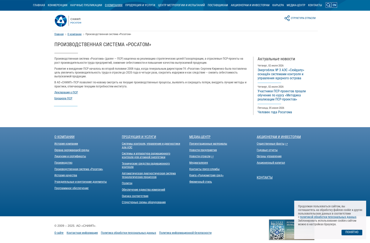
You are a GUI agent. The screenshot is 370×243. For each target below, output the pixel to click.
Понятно (351, 232)
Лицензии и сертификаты (70, 156)
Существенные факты (271, 143)
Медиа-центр (296, 5)
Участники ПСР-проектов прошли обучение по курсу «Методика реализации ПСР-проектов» (282, 95)
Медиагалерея (198, 162)
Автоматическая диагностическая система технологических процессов (149, 175)
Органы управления (269, 156)
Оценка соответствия (135, 196)
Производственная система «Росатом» (78, 169)
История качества (65, 175)
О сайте (59, 232)
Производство (63, 162)
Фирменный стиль (200, 181)
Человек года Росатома (275, 112)
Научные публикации (86, 5)
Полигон (127, 183)
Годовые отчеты (267, 150)
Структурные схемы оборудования (144, 202)
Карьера (278, 5)
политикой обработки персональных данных (328, 217)
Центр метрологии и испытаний (181, 5)
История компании (66, 143)
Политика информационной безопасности (185, 232)
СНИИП (73, 21)
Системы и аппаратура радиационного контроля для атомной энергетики (146, 155)
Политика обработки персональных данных (128, 232)
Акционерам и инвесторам (250, 5)
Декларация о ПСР (66, 92)
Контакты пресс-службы (204, 169)
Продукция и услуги (140, 5)
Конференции (57, 5)
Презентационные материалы (208, 143)
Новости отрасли (199, 156)
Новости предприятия (203, 150)
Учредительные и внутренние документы (80, 181)
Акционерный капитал (271, 162)
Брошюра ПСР (63, 98)
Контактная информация (82, 232)
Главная (39, 5)
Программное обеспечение (71, 188)
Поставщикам (218, 5)
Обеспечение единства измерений (143, 189)
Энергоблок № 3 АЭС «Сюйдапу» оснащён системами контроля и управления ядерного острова (281, 74)
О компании (113, 5)
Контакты (315, 5)
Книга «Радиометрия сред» (206, 175)
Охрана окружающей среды (71, 150)
